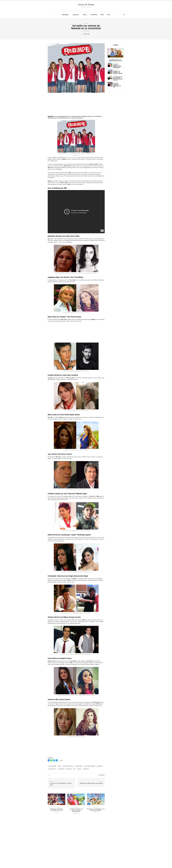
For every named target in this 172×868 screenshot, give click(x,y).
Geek (102, 14)
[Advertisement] (76, 104)
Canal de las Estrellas (71, 157)
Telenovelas (86, 768)
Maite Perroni (61, 768)
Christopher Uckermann (90, 766)
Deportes (94, 14)
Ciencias (75, 14)
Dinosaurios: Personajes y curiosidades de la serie (56, 809)
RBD (74, 768)
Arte (84, 14)
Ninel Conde (69, 768)
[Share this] (83, 34)
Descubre (65, 14)
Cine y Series (86, 23)
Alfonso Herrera (52, 766)
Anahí (59, 766)
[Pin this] (88, 34)
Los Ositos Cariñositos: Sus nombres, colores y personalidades (76, 810)
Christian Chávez (78, 766)
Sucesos (115, 75)
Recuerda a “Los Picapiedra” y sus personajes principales (96, 809)
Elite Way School (52, 768)
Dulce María (99, 766)
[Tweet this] (85, 34)
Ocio (108, 14)
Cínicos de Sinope (86, 4)
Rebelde (79, 768)
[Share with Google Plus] (87, 34)
